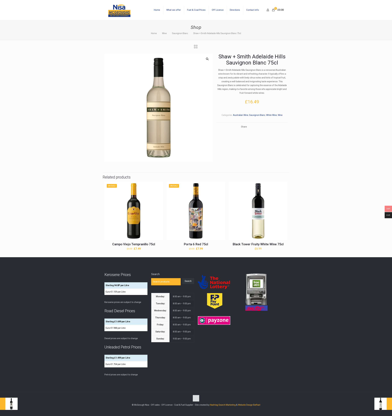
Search (155, 274)
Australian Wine (240, 115)
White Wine (271, 115)
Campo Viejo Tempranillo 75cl (133, 244)
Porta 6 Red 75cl (196, 244)
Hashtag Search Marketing (223, 405)
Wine (164, 33)
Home (154, 33)
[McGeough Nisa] (119, 10)
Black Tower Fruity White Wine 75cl (258, 244)
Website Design (245, 405)
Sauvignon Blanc (180, 33)
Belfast (256, 405)
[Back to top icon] (196, 398)
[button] (207, 59)
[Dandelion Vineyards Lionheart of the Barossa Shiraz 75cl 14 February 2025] (383, 404)
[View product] (158, 192)
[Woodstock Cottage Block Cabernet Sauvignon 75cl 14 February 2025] (9, 404)
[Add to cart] (158, 186)
